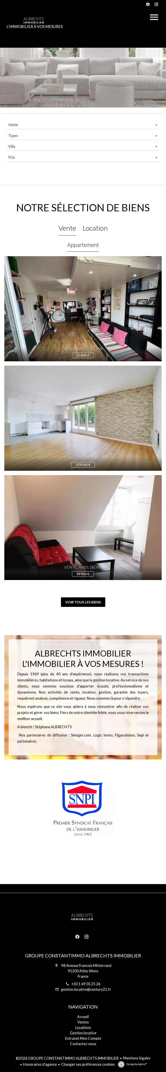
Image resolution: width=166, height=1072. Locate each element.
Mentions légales (136, 1058)
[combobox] (83, 125)
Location (95, 228)
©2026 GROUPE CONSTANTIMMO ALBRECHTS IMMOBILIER (67, 1058)
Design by (136, 1064)
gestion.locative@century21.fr (86, 989)
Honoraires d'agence (40, 1064)
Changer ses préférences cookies (88, 1064)
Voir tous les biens (83, 602)
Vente (67, 228)
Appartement (83, 244)
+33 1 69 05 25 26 (86, 984)
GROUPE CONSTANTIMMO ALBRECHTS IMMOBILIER (83, 955)
